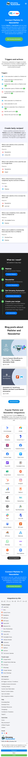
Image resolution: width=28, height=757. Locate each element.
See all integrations (14, 558)
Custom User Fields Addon (8, 689)
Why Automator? (5, 722)
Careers (3, 727)
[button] (26, 3)
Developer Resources (6, 707)
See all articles (14, 401)
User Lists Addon (5, 693)
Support (3, 714)
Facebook (2, 733)
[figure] (2, 76)
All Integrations (5, 679)
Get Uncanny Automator (14, 39)
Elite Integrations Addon (7, 696)
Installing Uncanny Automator (8, 684)
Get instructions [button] (11, 313)
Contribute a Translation (7, 712)
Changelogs (4, 709)
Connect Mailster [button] (11, 274)
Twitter (4, 733)
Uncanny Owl (13, 741)
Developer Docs (5, 704)
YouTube (6, 733)
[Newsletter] (17, 13)
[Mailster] (10, 13)
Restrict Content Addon (7, 691)
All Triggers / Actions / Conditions (9, 681)
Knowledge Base (5, 702)
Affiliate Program (5, 725)
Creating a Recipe (5, 686)
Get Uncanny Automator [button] (13, 296)
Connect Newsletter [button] (12, 285)
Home (2, 720)
